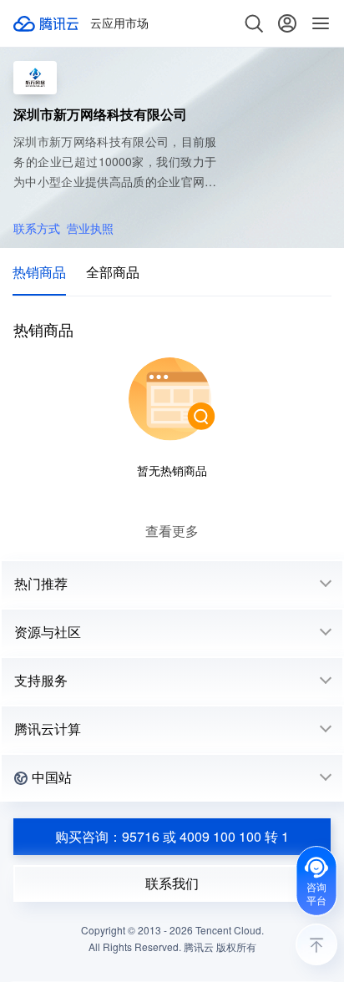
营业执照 (90, 228)
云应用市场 (119, 23)
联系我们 (172, 883)
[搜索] (254, 23)
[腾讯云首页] (46, 23)
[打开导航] (321, 23)
